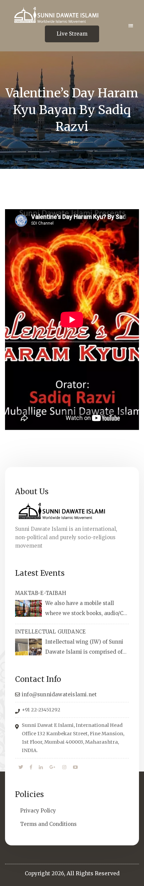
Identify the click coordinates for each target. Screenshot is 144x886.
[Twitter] (20, 767)
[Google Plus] (53, 767)
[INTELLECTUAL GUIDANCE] (28, 647)
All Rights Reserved (93, 873)
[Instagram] (64, 767)
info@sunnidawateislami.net (59, 694)
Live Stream (72, 34)
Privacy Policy (38, 810)
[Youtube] (75, 767)
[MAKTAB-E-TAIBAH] (28, 608)
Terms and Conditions (48, 824)
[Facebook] (31, 767)
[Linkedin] (41, 767)
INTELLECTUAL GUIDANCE (50, 631)
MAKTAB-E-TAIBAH (40, 593)
